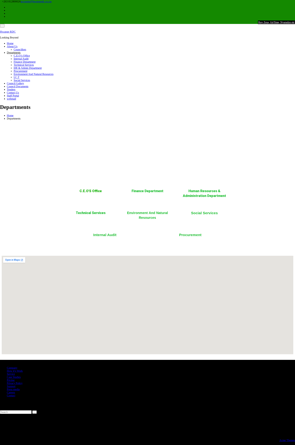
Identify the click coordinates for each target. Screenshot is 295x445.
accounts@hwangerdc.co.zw (36, 1)
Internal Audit (21, 58)
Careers (11, 392)
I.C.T (16, 77)
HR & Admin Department (28, 68)
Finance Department (25, 61)
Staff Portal (13, 95)
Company (12, 367)
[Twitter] (294, 10)
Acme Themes (287, 440)
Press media (13, 389)
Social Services (22, 80)
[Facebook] (294, 7)
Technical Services (24, 64)
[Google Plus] (294, 16)
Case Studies (14, 377)
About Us (12, 46)
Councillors (20, 49)
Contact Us (13, 92)
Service (11, 374)
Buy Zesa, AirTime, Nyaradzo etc (276, 22)
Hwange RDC (8, 31)
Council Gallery (15, 83)
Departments (13, 52)
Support (11, 386)
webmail (11, 98)
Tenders (11, 89)
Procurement (20, 71)
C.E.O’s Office (22, 55)
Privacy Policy (15, 383)
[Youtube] (294, 13)
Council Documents (17, 86)
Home (10, 43)
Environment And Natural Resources (33, 74)
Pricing (11, 380)
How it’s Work (15, 370)
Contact (11, 395)
